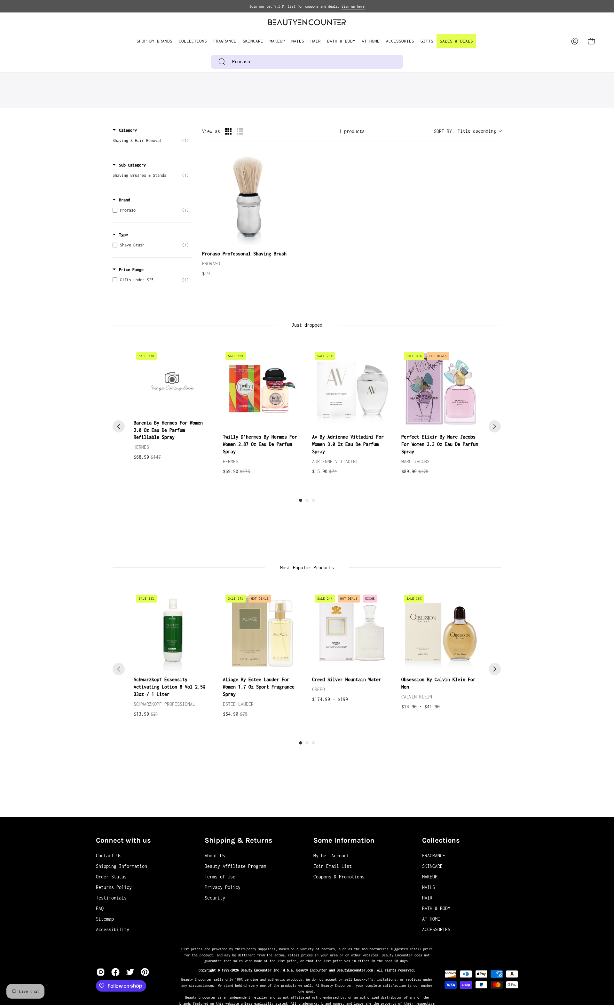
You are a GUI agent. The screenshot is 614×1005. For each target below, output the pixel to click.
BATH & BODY (436, 908)
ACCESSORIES (436, 929)
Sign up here (353, 6)
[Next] (495, 426)
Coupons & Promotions (339, 876)
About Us (215, 855)
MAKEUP (429, 876)
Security (215, 897)
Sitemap (105, 919)
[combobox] (307, 62)
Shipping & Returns (238, 840)
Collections (441, 840)
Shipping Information (121, 866)
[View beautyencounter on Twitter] (130, 972)
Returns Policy (114, 887)
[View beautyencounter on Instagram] (101, 972)
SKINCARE (432, 866)
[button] (193, 41)
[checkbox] (151, 140)
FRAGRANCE (433, 855)
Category (128, 130)
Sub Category (132, 165)
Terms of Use (220, 876)
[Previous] (119, 426)
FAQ (100, 908)
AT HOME (431, 919)
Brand (124, 200)
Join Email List (332, 866)
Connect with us (123, 840)
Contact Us (109, 855)
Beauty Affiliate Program (235, 866)
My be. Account (331, 855)
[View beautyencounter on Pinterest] (145, 972)
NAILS (428, 887)
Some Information (343, 840)
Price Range (131, 269)
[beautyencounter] (307, 22)
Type (123, 234)
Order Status (111, 876)
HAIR (427, 897)
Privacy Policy (222, 887)
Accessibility (112, 929)
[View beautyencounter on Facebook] (115, 972)
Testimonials (111, 897)
